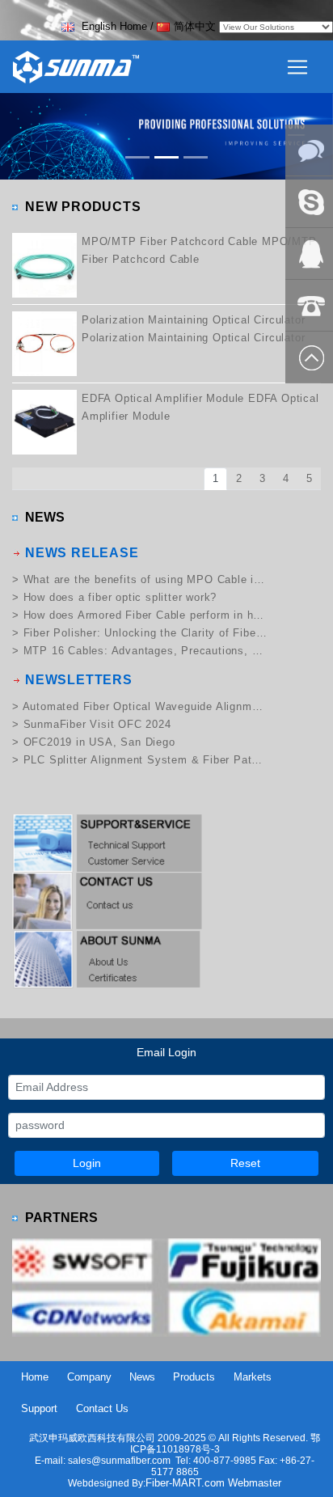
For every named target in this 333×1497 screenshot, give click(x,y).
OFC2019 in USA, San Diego (99, 742)
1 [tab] (216, 478)
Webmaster (254, 1483)
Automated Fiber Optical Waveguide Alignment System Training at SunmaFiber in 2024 (145, 706)
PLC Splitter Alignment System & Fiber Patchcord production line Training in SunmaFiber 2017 (145, 760)
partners (61, 1217)
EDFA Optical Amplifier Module (163, 398)
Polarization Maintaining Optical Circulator (193, 320)
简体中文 (195, 26)
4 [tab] (286, 478)
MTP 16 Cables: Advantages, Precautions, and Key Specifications (145, 651)
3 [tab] (262, 478)
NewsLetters (79, 680)
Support (39, 1408)
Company (89, 1377)
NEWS (45, 517)
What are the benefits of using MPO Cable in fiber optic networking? (145, 579)
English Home (112, 26)
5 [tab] (309, 478)
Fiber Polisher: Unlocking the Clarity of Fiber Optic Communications (145, 633)
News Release (82, 553)
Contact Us (102, 1408)
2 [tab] (239, 478)
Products (194, 1377)
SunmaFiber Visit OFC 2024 (97, 724)
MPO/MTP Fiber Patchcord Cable (170, 241)
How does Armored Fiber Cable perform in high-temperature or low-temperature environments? (145, 615)
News (142, 1377)
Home (34, 1377)
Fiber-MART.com (186, 1483)
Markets (253, 1377)
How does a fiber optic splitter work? (120, 597)
